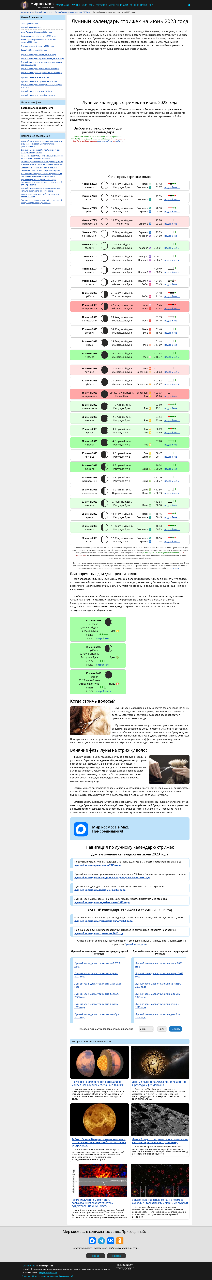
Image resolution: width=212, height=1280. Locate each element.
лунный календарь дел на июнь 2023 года (100, 890)
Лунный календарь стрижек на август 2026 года (42, 59)
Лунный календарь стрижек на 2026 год (39, 81)
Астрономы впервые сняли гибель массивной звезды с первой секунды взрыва (41, 201)
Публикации (63, 5)
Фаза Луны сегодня (29, 23)
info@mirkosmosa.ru (48, 1272)
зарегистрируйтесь (104, 141)
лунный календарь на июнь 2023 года (97, 865)
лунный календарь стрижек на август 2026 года (103, 921)
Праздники (146, 5)
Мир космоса (27, 12)
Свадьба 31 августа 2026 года (34, 50)
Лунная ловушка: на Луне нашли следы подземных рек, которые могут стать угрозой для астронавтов (41, 182)
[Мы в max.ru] (108, 836)
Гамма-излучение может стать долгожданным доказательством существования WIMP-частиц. (42, 163)
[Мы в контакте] (111, 1241)
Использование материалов (45, 1276)
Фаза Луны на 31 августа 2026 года (36, 32)
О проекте (26, 1276)
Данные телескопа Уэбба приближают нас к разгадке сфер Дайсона (40, 151)
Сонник (134, 5)
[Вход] (188, 5)
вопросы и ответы (174, 568)
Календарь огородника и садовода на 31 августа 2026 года (39, 40)
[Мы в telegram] (101, 1241)
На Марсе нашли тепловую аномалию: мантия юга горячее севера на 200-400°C (42, 157)
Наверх (116, 1255)
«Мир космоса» (29, 1265)
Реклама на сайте (67, 1276)
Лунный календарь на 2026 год (35, 77)
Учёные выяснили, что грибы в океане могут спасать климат (41, 195)
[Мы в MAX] (92, 1241)
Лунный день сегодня (31, 27)
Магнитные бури (118, 5)
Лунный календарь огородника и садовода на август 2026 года (41, 63)
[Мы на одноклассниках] (120, 1241)
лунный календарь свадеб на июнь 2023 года (102, 902)
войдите (119, 141)
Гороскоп (101, 5)
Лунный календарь (83, 5)
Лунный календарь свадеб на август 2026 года (41, 72)
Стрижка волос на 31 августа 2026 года (38, 36)
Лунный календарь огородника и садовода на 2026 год (41, 86)
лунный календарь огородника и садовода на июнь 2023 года (112, 877)
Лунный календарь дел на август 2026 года (40, 68)
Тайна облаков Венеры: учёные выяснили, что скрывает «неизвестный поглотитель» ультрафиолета (41, 144)
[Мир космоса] (24, 5)
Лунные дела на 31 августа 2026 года (37, 46)
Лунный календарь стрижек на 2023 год (72, 12)
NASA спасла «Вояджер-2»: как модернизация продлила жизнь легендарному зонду (41, 175)
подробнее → (172, 187)
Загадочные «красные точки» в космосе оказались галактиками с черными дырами (40, 169)
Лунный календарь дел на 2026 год (36, 91)
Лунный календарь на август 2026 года (38, 55)
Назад (95, 1255)
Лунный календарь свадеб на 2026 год (38, 95)
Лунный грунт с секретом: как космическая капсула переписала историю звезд (40, 189)
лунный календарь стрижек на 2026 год (98, 933)
